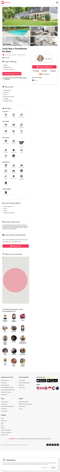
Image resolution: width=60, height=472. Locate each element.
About (2, 418)
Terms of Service (4, 401)
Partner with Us (4, 434)
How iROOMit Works (23, 401)
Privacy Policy (4, 404)
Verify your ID (4, 394)
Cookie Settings (4, 411)
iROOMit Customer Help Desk (25, 404)
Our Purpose (3, 420)
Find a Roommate (5, 380)
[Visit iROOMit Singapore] (49, 389)
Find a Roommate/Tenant (24, 382)
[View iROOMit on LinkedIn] (58, 445)
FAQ (2, 425)
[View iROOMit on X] (47, 445)
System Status (22, 406)
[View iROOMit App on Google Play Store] (52, 381)
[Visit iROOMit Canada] (42, 389)
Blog (2, 423)
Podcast (3, 427)
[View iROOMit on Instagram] (50, 445)
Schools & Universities (6, 392)
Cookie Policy (4, 408)
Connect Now (16, 246)
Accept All (53, 467)
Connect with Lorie (45, 67)
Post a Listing (22, 380)
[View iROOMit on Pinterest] (53, 445)
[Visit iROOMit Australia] (57, 389)
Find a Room (4, 382)
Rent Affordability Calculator (7, 387)
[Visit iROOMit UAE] (53, 389)
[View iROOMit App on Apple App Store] (41, 381)
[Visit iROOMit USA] (38, 389)
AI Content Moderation (6, 432)
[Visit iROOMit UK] (45, 389)
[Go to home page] (5, 2)
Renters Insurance (5, 385)
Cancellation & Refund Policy (7, 406)
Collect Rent (21, 385)
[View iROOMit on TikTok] (55, 445)
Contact (20, 408)
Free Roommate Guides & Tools (8, 389)
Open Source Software (6, 430)
